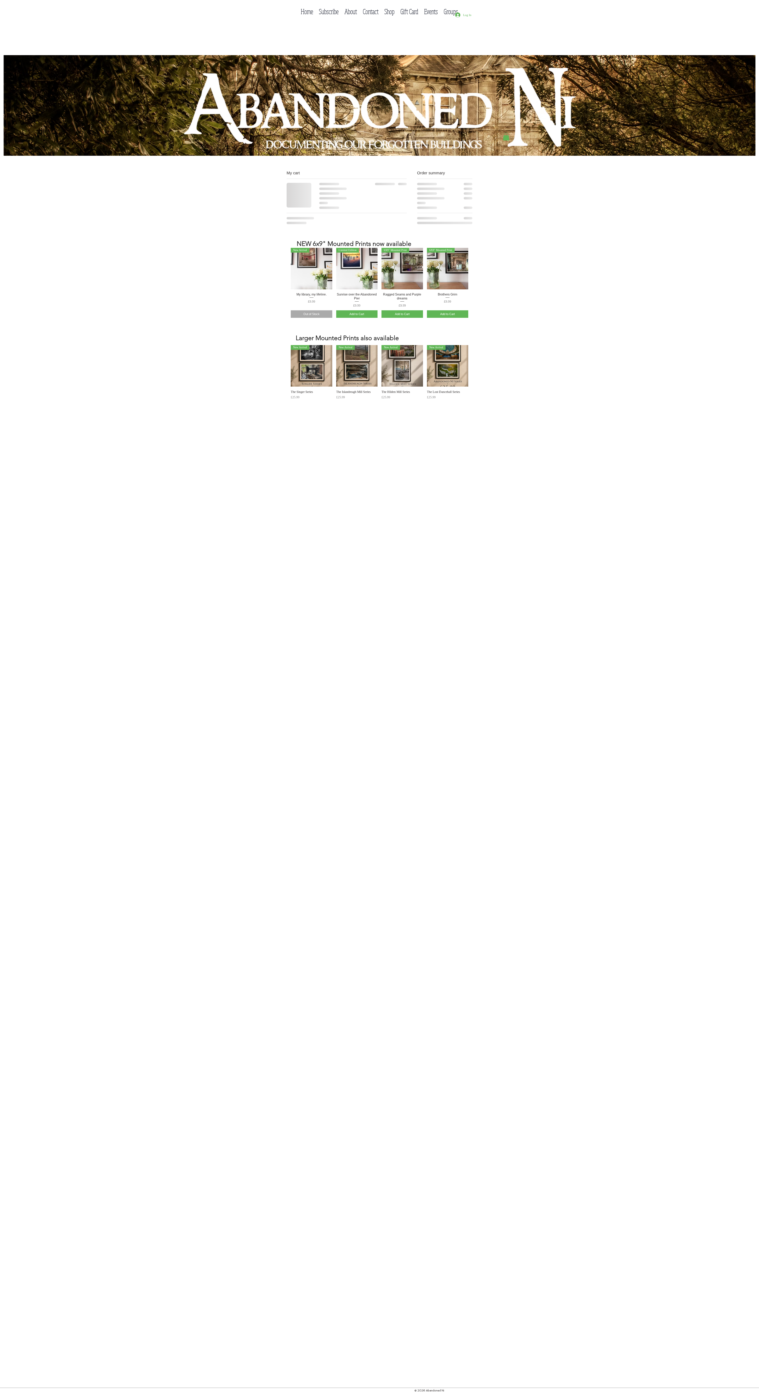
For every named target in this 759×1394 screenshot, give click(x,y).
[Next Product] (474, 303)
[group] (379, 318)
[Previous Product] (285, 303)
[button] (506, 136)
